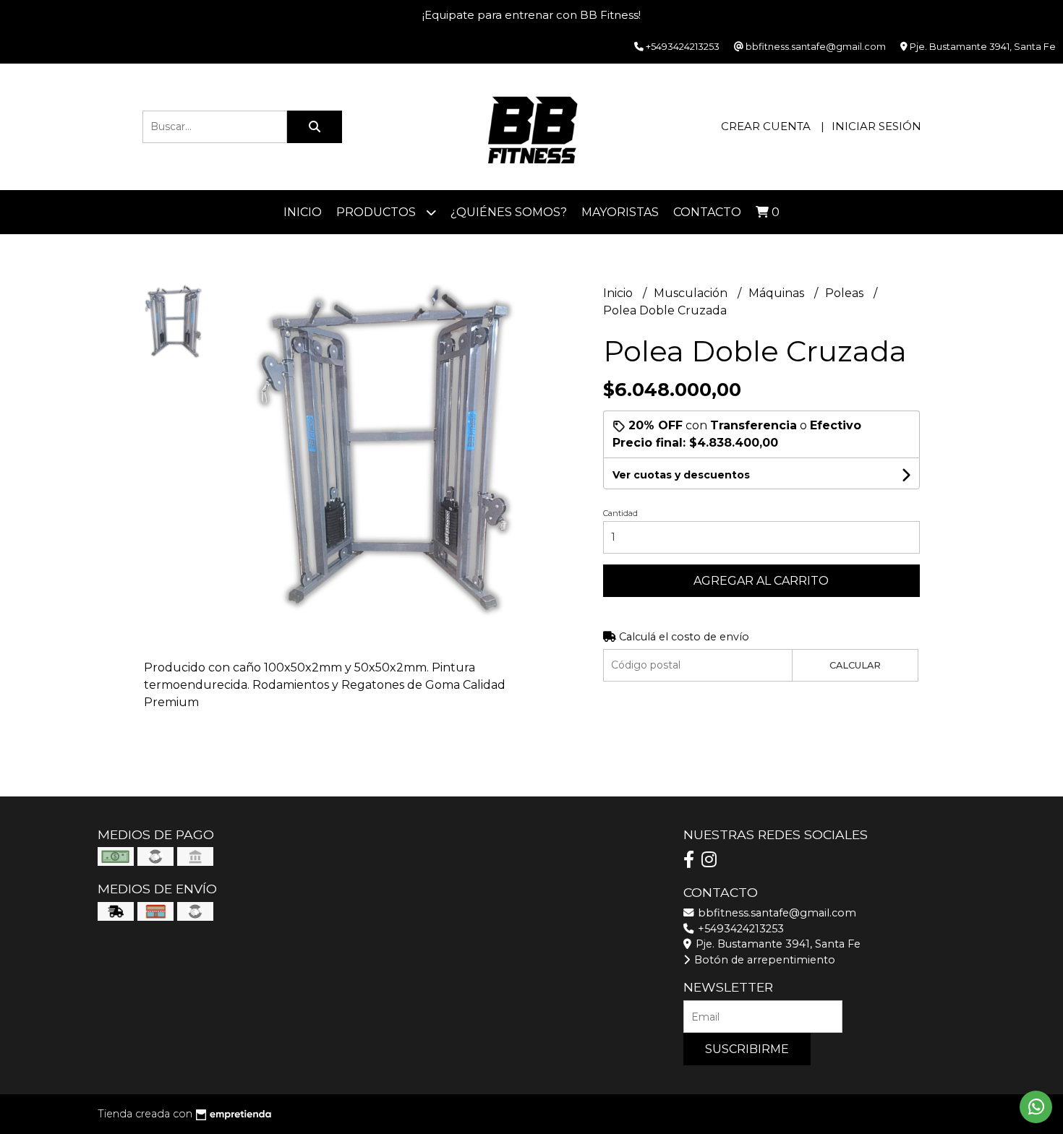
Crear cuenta (766, 126)
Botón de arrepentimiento (763, 959)
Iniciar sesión (876, 126)
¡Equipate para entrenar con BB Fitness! (531, 15)
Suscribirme (747, 1049)
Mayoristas (620, 212)
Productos (377, 212)
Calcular (855, 665)
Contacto (707, 212)
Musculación (692, 293)
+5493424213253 (739, 928)
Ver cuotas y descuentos (681, 474)
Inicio (302, 212)
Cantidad (620, 513)
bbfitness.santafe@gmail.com (775, 912)
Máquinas (777, 293)
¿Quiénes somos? (509, 212)
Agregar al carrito (761, 581)
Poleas (845, 293)
